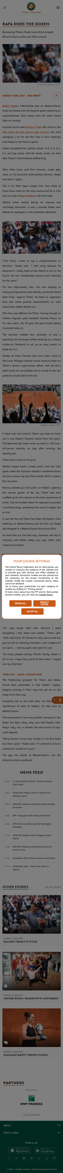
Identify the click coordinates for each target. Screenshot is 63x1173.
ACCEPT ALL (32, 612)
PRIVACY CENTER (44, 603)
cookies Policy (46, 595)
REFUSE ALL (20, 603)
